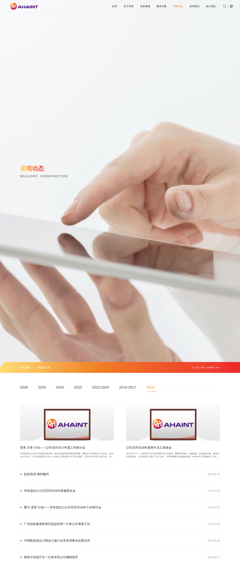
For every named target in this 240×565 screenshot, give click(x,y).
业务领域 (145, 6)
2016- (217, 367)
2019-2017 (127, 387)
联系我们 (195, 6)
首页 (114, 6)
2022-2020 (100, 387)
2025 (42, 387)
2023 (78, 387)
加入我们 (211, 6)
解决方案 (162, 6)
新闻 (202, 367)
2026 (24, 387)
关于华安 (129, 6)
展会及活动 (44, 367)
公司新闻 (25, 367)
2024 (60, 387)
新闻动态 (178, 6)
